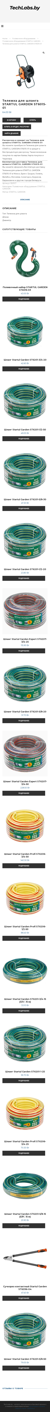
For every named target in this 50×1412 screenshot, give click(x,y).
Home (4, 38)
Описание (25, 200)
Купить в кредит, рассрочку (16, 127)
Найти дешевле (12, 133)
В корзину (11, 120)
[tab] (25, 199)
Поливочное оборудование (23, 38)
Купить (33, 120)
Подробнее (23, 299)
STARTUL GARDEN (17, 192)
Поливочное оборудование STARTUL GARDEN (21, 41)
